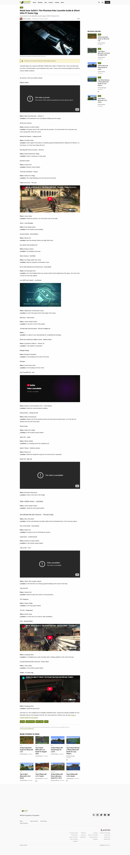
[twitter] (101, 814)
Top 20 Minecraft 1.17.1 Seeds (40, 775)
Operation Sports (93, 837)
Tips (45, 2)
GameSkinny (83, 837)
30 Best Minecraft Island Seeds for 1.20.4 (57, 750)
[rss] (93, 814)
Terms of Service (34, 821)
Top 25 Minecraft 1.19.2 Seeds (71, 775)
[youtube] (108, 814)
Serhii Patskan (23, 754)
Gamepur (95, 833)
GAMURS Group (107, 845)
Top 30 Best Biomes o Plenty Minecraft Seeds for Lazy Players (73, 750)
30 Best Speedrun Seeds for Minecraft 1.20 (26, 750)
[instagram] (97, 814)
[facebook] (104, 814)
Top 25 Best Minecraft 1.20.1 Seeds (25, 776)
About (21, 821)
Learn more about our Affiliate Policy (27, 728)
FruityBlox (95, 839)
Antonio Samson (55, 780)
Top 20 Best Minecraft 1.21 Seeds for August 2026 (41, 750)
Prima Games (74, 835)
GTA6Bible (75, 841)
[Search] (99, 2)
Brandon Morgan (70, 756)
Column (57, 2)
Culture (51, 2)
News (34, 2)
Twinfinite (83, 833)
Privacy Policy (43, 821)
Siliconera (83, 835)
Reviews (40, 2)
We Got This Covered (93, 835)
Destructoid (107, 835)
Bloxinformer (107, 839)
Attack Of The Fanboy (105, 833)
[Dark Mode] (102, 2)
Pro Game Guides (74, 833)
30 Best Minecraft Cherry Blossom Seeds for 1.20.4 (57, 776)
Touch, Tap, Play (74, 839)
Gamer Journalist (73, 837)
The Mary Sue (107, 837)
